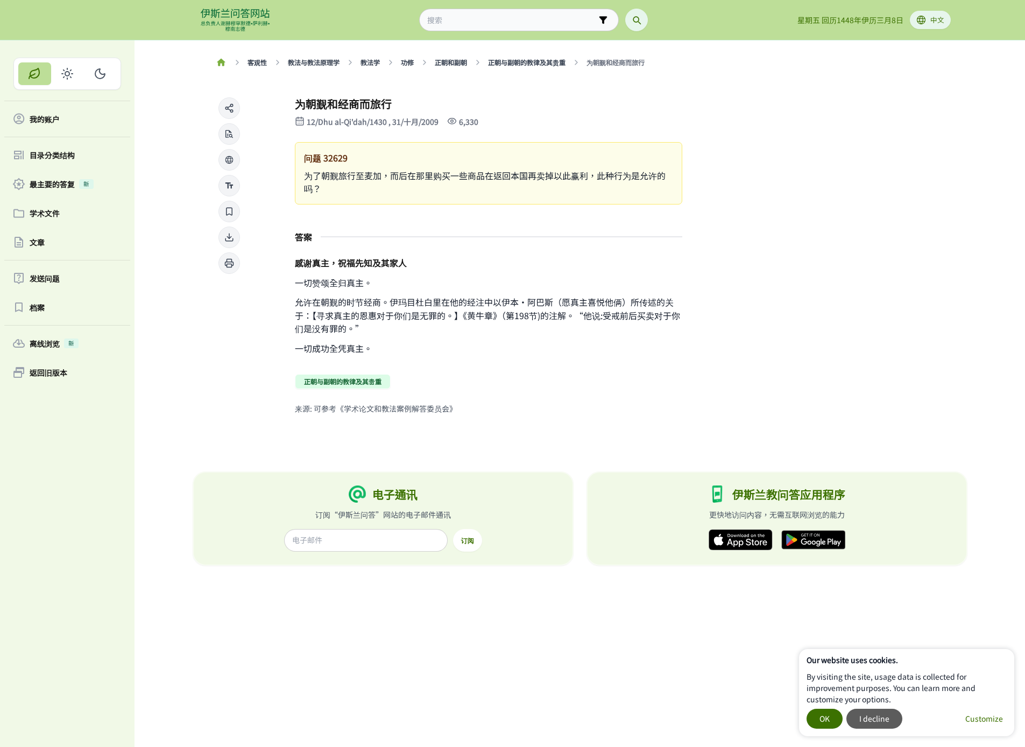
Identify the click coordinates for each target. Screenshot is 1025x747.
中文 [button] (937, 20)
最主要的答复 (59, 184)
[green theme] (34, 73)
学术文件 (45, 213)
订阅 (467, 540)
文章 (37, 242)
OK (824, 718)
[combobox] (511, 20)
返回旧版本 (48, 372)
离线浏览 (52, 343)
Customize (984, 718)
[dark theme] (99, 73)
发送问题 (45, 278)
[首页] (221, 62)
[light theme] (67, 73)
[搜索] (636, 20)
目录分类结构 (52, 155)
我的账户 (45, 119)
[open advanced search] (603, 19)
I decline (874, 718)
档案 (37, 307)
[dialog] (906, 692)
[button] (229, 108)
